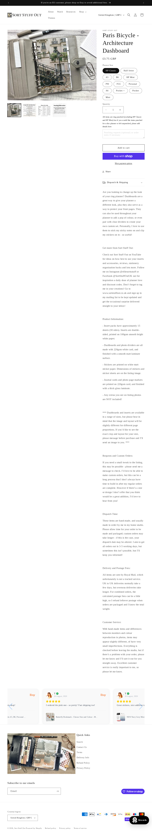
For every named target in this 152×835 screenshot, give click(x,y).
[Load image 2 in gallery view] (29, 110)
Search (80, 742)
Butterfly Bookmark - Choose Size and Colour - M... (77, 717)
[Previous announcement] (8, 3)
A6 (107, 91)
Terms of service (80, 828)
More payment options (123, 163)
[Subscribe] (57, 791)
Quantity (106, 104)
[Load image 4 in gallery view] (59, 110)
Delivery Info (83, 757)
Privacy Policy (83, 768)
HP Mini (130, 77)
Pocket (135, 91)
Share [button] (108, 171)
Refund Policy (83, 763)
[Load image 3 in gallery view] (44, 110)
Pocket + (120, 91)
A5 (107, 77)
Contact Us (82, 747)
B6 (117, 77)
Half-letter (129, 71)
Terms (79, 752)
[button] (82, 12)
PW (107, 84)
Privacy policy (65, 828)
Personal (133, 84)
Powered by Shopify (34, 828)
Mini (108, 97)
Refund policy (50, 828)
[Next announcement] (143, 3)
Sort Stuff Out (20, 828)
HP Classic (111, 71)
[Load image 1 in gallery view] (14, 110)
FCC (119, 84)
